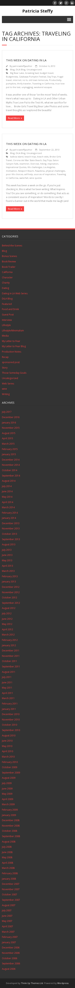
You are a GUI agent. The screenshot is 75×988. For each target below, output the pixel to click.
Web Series (8, 383)
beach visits (42, 156)
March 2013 (8, 571)
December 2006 (10, 947)
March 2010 (8, 756)
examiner (24, 163)
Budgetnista (12, 76)
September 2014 (11, 475)
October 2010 (9, 724)
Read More (14, 118)
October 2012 (9, 597)
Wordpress (62, 983)
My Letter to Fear (11, 341)
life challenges (35, 167)
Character (7, 277)
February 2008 (10, 873)
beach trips (30, 156)
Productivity (55, 80)
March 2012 (8, 634)
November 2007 (11, 889)
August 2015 (8, 433)
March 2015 (8, 443)
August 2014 (8, 480)
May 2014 (7, 496)
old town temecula (38, 80)
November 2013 (11, 528)
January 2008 (9, 878)
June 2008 (7, 852)
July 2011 (7, 677)
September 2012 (11, 603)
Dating (5, 288)
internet (17, 80)
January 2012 (9, 645)
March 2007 (8, 931)
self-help (28, 174)
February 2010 (10, 762)
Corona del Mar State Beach (27, 160)
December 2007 (10, 884)
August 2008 (8, 841)
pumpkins (11, 83)
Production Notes (11, 351)
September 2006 (11, 963)
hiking (43, 163)
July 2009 (7, 783)
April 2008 (7, 862)
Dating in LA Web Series (15, 293)
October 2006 (9, 958)
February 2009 (10, 809)
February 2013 (10, 576)
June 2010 (7, 740)
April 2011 (7, 693)
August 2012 (8, 608)
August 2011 (8, 672)
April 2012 (7, 629)
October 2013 (9, 534)
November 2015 (11, 427)
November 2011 (11, 656)
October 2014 (9, 470)
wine (4, 388)
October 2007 (9, 894)
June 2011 (7, 682)
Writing (6, 394)
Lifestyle (6, 325)
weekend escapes (43, 87)
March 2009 (8, 804)
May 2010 (7, 746)
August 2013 (8, 544)
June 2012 (7, 618)
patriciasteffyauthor (22, 66)
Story (5, 367)
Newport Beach (26, 170)
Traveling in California (43, 83)
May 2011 (7, 687)
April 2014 (7, 502)
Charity (6, 282)
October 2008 (9, 830)
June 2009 (7, 788)
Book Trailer (8, 267)
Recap (5, 357)
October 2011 (9, 661)
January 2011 (9, 709)
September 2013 (11, 539)
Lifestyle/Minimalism (13, 330)
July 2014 (7, 486)
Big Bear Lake (17, 73)
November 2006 (11, 953)
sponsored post (11, 362)
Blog (12, 69)
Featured (7, 304)
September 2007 (11, 900)
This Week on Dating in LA (26, 60)
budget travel (46, 73)
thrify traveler (24, 83)
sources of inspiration (45, 174)
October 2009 (9, 767)
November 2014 (11, 465)
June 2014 (7, 491)
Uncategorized (34, 69)
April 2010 (7, 751)
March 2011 (8, 698)
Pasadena (40, 170)
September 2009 (11, 772)
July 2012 (7, 613)
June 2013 (7, 555)
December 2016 (10, 417)
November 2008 (11, 825)
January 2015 (9, 454)
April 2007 (7, 926)
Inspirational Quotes (16, 167)
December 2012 (10, 587)
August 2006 (8, 969)
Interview (7, 320)
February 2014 (10, 512)
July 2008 (7, 846)
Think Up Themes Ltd (32, 983)
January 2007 (9, 942)
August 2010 (8, 735)
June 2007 (7, 915)
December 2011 (10, 650)
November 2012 (11, 592)
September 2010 (11, 730)
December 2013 (10, 523)
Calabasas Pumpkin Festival (32, 76)
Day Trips (51, 76)
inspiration (53, 163)
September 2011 (11, 666)
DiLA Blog (20, 69)
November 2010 (11, 719)
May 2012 (7, 624)
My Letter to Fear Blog (14, 346)
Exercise (35, 163)
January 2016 (9, 422)
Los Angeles (49, 167)
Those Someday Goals (14, 372)
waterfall (23, 177)
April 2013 (7, 565)
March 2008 (8, 868)
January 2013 (9, 581)
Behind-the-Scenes (12, 245)
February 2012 (10, 640)
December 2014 (10, 459)
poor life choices (14, 174)
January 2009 (9, 815)
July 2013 (7, 549)
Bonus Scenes (9, 256)
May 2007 (7, 921)
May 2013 (7, 560)
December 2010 (10, 714)
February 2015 (10, 449)
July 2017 (7, 411)
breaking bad (32, 73)
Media (5, 335)
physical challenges (55, 170)
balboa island (16, 156)
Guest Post (8, 314)
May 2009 (7, 793)
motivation (11, 170)
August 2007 (8, 905)
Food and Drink (10, 309)
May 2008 (7, 857)
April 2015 (7, 438)
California (7, 272)
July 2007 (7, 910)
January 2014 (9, 518)
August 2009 (8, 777)
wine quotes (35, 177)
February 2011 (10, 703)
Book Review (9, 261)
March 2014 (8, 507)
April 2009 (7, 799)
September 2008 (11, 836)
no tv (25, 80)
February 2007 (10, 937)
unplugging (27, 87)
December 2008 (10, 820)
